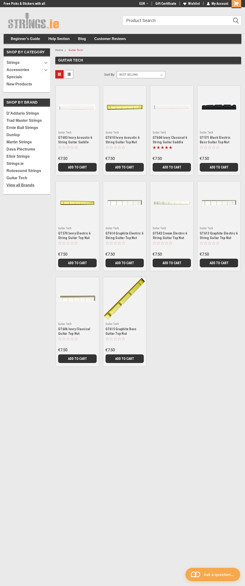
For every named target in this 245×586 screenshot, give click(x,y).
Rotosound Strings (23, 171)
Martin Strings (19, 142)
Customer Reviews (110, 39)
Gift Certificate (165, 4)
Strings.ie (15, 164)
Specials (14, 77)
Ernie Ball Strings (22, 128)
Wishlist (194, 4)
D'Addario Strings (22, 113)
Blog (82, 39)
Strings (13, 63)
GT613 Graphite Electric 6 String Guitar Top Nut (219, 235)
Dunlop (13, 135)
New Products (19, 84)
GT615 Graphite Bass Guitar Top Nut (121, 331)
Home (59, 50)
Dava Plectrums (20, 149)
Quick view (77, 122)
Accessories (17, 70)
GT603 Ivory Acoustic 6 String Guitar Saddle (75, 140)
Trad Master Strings (24, 120)
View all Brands (20, 185)
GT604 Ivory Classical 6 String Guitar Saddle (170, 140)
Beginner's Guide (25, 39)
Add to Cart (77, 167)
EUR (142, 4)
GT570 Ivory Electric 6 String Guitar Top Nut (74, 235)
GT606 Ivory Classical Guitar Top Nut (74, 331)
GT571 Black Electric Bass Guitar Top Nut (215, 140)
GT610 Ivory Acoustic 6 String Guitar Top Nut (123, 140)
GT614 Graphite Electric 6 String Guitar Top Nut (124, 235)
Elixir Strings (18, 156)
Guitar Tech (16, 178)
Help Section (59, 39)
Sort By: (109, 74)
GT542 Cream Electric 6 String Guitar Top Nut (170, 235)
